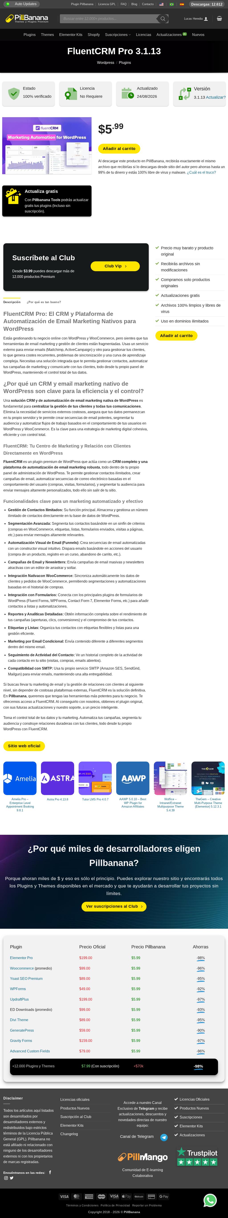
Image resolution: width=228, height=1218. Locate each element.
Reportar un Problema (147, 1205)
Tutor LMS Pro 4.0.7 (95, 799)
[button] (219, 18)
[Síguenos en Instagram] (6, 1178)
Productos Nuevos (75, 1108)
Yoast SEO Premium (26, 979)
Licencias (143, 35)
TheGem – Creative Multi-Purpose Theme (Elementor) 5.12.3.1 (208, 802)
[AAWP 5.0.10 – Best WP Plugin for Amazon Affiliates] (132, 778)
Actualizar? (215, 97)
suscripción (109, 1066)
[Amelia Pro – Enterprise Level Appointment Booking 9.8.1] (20, 778)
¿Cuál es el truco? (201, 172)
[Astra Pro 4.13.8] (57, 778)
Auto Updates (26, 4)
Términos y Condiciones (82, 1205)
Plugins (30, 35)
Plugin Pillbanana (82, 4)
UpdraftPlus (19, 999)
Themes (47, 35)
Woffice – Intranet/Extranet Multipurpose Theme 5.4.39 (170, 804)
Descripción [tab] (11, 302)
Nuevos (198, 35)
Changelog (69, 1134)
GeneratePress (22, 1030)
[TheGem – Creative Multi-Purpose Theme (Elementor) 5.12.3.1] (208, 778)
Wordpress (105, 63)
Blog (134, 4)
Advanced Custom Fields (30, 1051)
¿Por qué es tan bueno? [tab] (44, 302)
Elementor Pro (21, 958)
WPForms (18, 989)
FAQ (123, 4)
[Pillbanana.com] (27, 19)
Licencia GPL (107, 4)
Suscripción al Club (75, 1117)
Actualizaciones (169, 35)
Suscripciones (116, 35)
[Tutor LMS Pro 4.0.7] (95, 778)
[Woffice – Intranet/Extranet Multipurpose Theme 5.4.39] (170, 778)
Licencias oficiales (75, 1099)
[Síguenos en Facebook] (50, 1172)
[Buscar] (163, 18)
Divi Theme (19, 1020)
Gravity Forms (21, 1041)
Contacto (148, 4)
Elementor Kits (70, 35)
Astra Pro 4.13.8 (57, 799)
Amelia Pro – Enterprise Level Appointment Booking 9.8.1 (20, 804)
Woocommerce (22, 968)
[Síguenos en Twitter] (11, 1178)
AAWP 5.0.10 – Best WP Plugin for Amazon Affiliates (132, 802)
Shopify (94, 35)
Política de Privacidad (115, 1205)
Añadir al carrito (119, 148)
